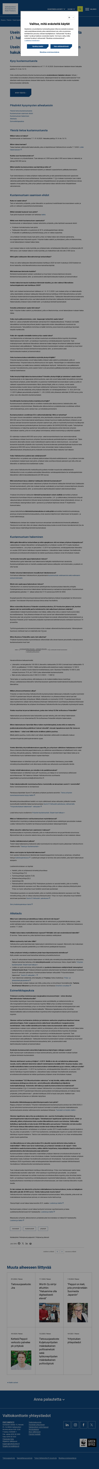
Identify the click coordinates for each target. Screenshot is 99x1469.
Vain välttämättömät (61, 46)
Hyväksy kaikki (37, 46)
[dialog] (49, 33)
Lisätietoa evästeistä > (32, 41)
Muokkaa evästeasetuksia (49, 52)
